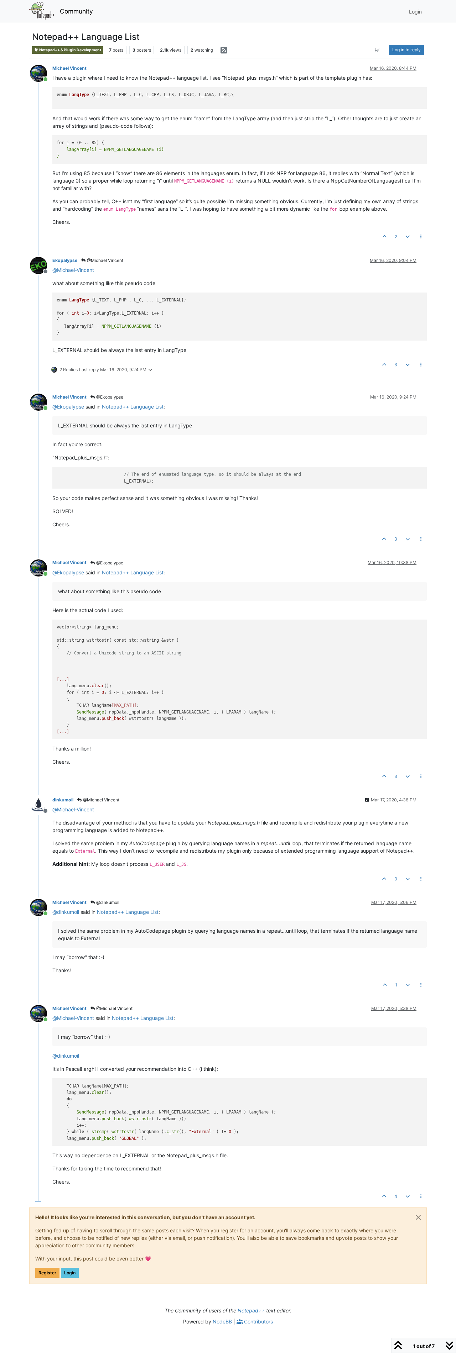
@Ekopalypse (109, 397)
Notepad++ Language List (133, 407)
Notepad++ (251, 1310)
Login (70, 1272)
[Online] (41, 73)
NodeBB (222, 1321)
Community (76, 11)
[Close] (418, 1217)
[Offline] (41, 265)
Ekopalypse (64, 260)
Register (47, 1272)
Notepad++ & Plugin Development (69, 50)
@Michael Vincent (104, 260)
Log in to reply (406, 49)
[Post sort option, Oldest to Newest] (377, 50)
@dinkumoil (107, 902)
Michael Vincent (69, 68)
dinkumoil (62, 799)
